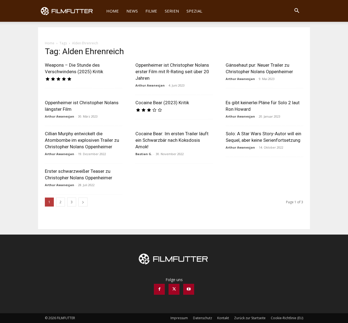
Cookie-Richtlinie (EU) (287, 318)
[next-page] (83, 202)
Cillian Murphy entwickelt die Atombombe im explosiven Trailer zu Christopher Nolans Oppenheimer (82, 140)
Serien (172, 11)
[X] (174, 289)
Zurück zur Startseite (250, 318)
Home (112, 11)
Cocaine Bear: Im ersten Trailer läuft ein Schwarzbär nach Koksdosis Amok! (172, 140)
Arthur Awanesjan (150, 85)
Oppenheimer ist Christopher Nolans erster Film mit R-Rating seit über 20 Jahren (172, 71)
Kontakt (223, 318)
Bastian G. (143, 154)
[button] (296, 11)
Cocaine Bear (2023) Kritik (162, 102)
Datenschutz (202, 318)
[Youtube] (188, 289)
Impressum (179, 318)
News (132, 11)
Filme (151, 11)
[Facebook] (159, 289)
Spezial (194, 11)
